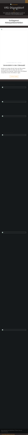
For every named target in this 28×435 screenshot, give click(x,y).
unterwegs (19, 62)
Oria (19, 430)
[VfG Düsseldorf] (14, 4)
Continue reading (14, 76)
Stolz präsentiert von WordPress (7, 430)
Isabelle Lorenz (14, 62)
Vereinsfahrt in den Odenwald (14, 65)
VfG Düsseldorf (14, 7)
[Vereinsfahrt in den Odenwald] (14, 44)
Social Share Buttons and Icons (8, 434)
